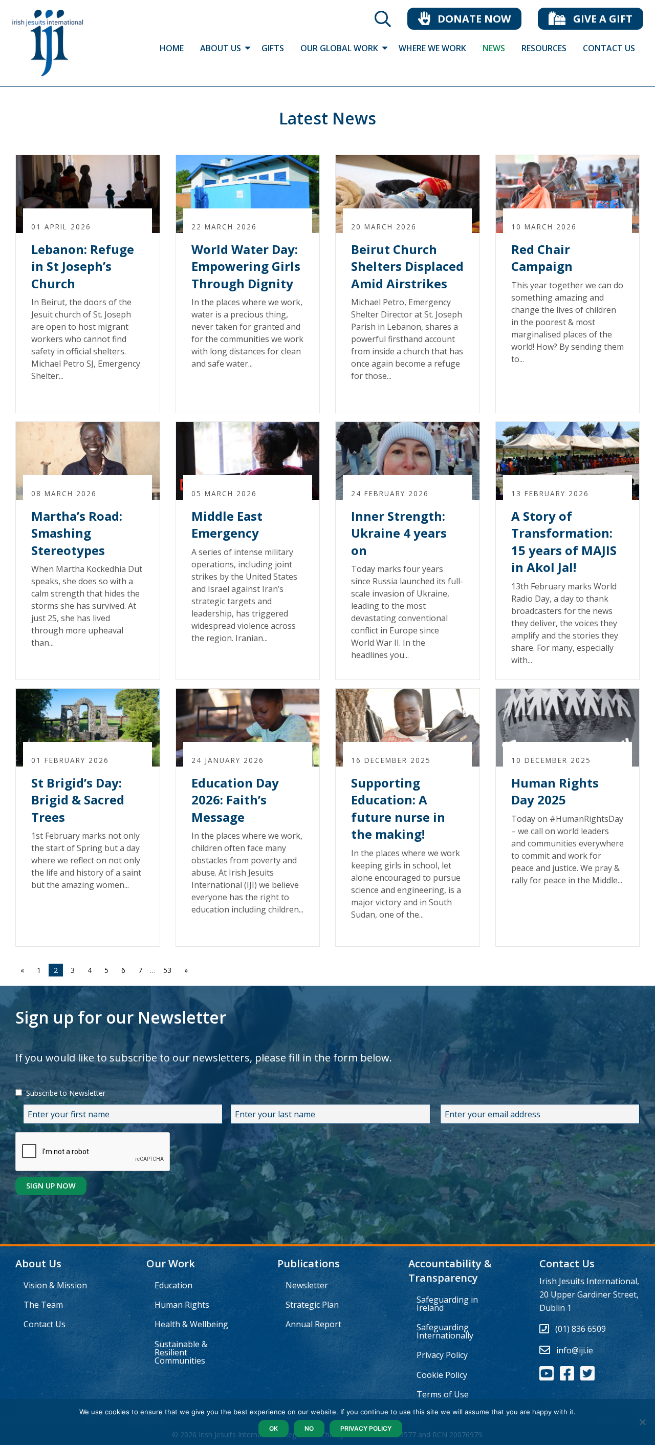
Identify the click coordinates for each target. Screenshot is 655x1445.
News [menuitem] (494, 48)
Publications (308, 1263)
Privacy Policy (442, 1355)
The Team (43, 1304)
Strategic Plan (312, 1304)
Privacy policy (365, 1428)
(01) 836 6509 (580, 1328)
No (309, 1428)
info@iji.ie (574, 1350)
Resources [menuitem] (543, 48)
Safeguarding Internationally (445, 1331)
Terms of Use (443, 1394)
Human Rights (182, 1304)
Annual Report (313, 1324)
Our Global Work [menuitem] (339, 48)
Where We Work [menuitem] (432, 48)
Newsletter (307, 1285)
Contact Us (45, 1324)
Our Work (170, 1263)
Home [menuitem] (172, 48)
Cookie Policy (442, 1374)
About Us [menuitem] (220, 48)
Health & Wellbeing (191, 1324)
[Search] (383, 22)
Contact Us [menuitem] (609, 48)
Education (173, 1285)
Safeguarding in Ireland (447, 1303)
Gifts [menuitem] (272, 48)
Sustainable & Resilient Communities (181, 1352)
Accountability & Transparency (450, 1271)
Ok (273, 1428)
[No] (642, 1422)
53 (167, 970)
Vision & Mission (55, 1285)
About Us (38, 1263)
